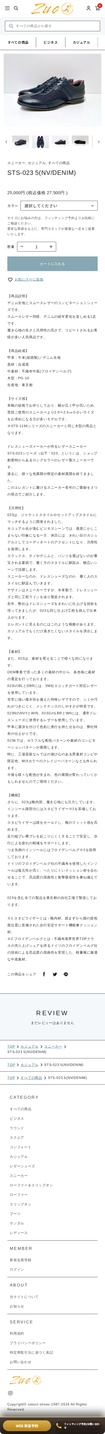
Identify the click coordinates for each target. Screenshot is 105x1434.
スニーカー (53, 1046)
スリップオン (21, 1204)
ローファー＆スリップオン (31, 1185)
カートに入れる (52, 264)
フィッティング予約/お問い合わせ (82, 1425)
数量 (11, 247)
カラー (12, 205)
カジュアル (81, 42)
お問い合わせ (21, 1362)
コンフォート (21, 1147)
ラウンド (17, 1128)
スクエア (17, 1137)
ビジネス (50, 42)
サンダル (17, 1223)
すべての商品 (18, 42)
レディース (19, 1233)
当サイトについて (24, 1297)
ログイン (17, 1269)
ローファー (19, 1195)
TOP (11, 1046)
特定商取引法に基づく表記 (31, 1352)
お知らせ (17, 1306)
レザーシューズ (22, 1166)
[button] (20, 142)
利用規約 (17, 1333)
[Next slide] (98, 142)
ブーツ (15, 1214)
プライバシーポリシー (28, 1343)
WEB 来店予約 (27, 1425)
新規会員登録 (21, 1260)
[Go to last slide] (6, 142)
